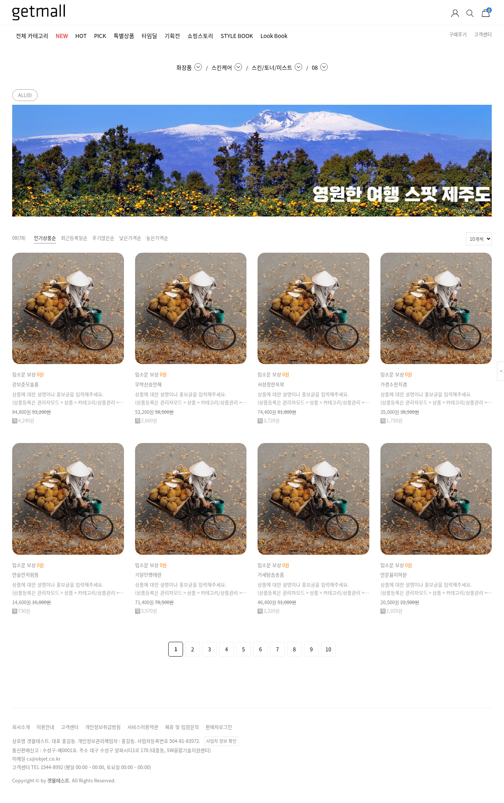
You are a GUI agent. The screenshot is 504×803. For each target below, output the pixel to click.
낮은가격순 (130, 237)
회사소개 (21, 726)
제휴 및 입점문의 (182, 726)
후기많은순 (103, 237)
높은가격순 (157, 237)
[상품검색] (470, 14)
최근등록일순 (74, 237)
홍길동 (128, 740)
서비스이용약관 (142, 726)
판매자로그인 (219, 726)
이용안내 (45, 726)
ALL (25, 94)
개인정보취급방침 (103, 726)
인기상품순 (45, 237)
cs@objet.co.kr (44, 758)
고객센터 (70, 726)
